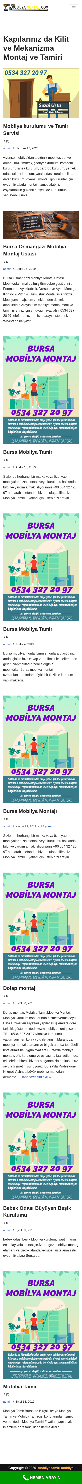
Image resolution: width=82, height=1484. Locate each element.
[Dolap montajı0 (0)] (41, 926)
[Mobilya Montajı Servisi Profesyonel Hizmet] (26, 8)
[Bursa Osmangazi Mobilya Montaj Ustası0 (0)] (41, 225)
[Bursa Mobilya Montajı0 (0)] (41, 749)
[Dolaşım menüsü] (74, 7)
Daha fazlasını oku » (35, 1077)
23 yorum (47, 826)
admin (7, 148)
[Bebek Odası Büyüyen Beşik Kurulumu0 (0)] (41, 1146)
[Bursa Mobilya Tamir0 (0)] (41, 390)
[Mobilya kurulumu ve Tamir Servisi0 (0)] (41, 93)
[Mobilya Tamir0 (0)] (41, 1325)
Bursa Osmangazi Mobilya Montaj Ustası (34, 253)
